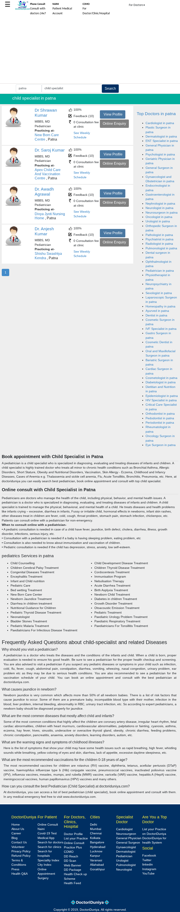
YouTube (148, 873)
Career (16, 833)
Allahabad (97, 864)
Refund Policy (21, 855)
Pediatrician (124, 856)
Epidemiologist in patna (162, 396)
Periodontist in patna (160, 422)
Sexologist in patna (159, 293)
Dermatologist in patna (161, 136)
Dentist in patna (156, 315)
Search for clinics (49, 847)
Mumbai (95, 829)
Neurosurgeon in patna (162, 212)
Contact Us (19, 842)
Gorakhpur (97, 869)
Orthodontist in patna (160, 413)
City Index (44, 864)
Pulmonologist (126, 865)
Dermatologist (125, 851)
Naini (41, 829)
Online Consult (48, 824)
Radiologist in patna (159, 243)
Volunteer (18, 847)
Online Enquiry (114, 123)
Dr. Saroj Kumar (50, 150)
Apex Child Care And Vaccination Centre (48, 174)
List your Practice (76, 838)
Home (15, 824)
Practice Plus (73, 847)
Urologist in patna (158, 221)
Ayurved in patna (157, 310)
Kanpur (95, 855)
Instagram (149, 869)
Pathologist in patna (159, 235)
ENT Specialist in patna (162, 141)
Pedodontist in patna (160, 418)
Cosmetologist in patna (161, 378)
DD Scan (70, 860)
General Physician (128, 838)
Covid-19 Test (47, 833)
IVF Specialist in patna (161, 328)
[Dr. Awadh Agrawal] (13, 205)
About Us (17, 829)
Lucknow (96, 851)
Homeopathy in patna (160, 306)
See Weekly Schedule (82, 135)
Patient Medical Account (62, 9)
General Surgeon (128, 842)
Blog (14, 838)
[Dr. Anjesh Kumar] (13, 245)
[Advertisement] (90, 50)
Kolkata (95, 838)
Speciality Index (48, 860)
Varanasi (96, 860)
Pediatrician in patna (160, 270)
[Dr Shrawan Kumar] (13, 126)
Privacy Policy (21, 851)
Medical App (46, 838)
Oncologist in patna (159, 217)
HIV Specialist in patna (161, 400)
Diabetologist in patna (161, 382)
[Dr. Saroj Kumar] (13, 166)
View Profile (113, 114)
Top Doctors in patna (156, 113)
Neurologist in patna (159, 208)
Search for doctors (50, 842)
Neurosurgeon (126, 833)
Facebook (149, 855)
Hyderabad (97, 847)
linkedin (147, 864)
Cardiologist (124, 829)
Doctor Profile (73, 834)
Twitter (146, 860)
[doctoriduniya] (22, 9)
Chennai (96, 833)
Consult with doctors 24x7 (38, 9)
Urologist (122, 860)
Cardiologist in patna (160, 123)
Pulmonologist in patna (161, 248)
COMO (69, 851)
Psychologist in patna (160, 154)
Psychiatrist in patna (159, 239)
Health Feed (72, 883)
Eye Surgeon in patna (161, 445)
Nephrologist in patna (160, 203)
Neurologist (124, 869)
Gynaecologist (126, 847)
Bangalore (97, 842)
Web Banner (72, 865)
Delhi (93, 824)
